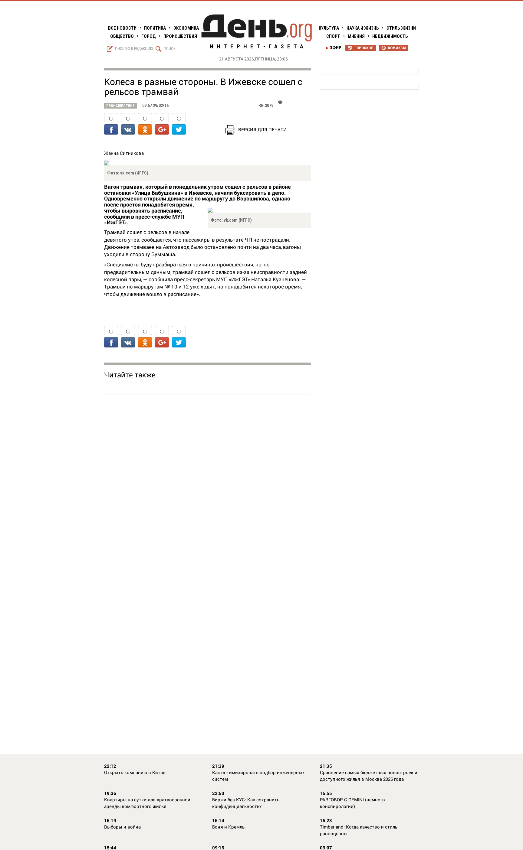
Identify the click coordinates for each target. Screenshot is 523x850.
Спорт (333, 36)
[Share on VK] (128, 124)
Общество (122, 36)
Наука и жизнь (363, 28)
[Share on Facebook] (111, 124)
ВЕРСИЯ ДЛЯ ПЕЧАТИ (262, 129)
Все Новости (122, 28)
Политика (155, 28)
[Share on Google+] (162, 124)
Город (148, 36)
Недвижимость (390, 36)
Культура (329, 28)
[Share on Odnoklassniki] (145, 124)
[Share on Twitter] (179, 124)
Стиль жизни (401, 28)
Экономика (186, 28)
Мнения (356, 36)
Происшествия (180, 36)
